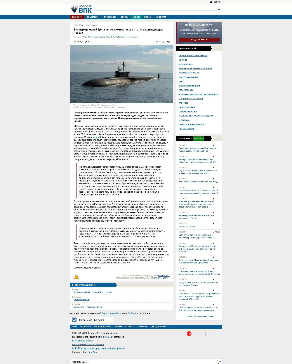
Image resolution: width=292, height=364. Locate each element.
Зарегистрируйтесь (111, 313)
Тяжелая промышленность (192, 125)
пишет (96, 137)
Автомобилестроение (189, 73)
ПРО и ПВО (183, 103)
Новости (77, 17)
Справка (118, 327)
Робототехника (186, 90)
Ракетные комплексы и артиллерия (195, 69)
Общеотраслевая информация (193, 56)
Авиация (183, 60)
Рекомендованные (102, 327)
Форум (124, 17)
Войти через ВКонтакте (91, 320)
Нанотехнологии (187, 107)
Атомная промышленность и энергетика (198, 94)
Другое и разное (186, 129)
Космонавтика (186, 64)
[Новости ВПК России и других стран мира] (81, 12)
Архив (74, 327)
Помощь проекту (158, 327)
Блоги (136, 17)
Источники (85, 327)
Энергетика (184, 120)
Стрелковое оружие (188, 112)
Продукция (109, 17)
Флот (181, 82)
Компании (92, 17)
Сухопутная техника (188, 77)
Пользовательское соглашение (88, 344)
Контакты (142, 327)
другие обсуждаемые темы (199, 316)
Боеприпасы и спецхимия (191, 99)
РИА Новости (91, 25)
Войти (217, 2)
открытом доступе (162, 278)
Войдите (132, 313)
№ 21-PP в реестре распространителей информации (98, 348)
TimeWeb (92, 352)
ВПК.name (106, 337)
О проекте (129, 327)
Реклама (161, 17)
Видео (147, 17)
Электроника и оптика (189, 86)
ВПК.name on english (82, 340)
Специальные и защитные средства (196, 116)
